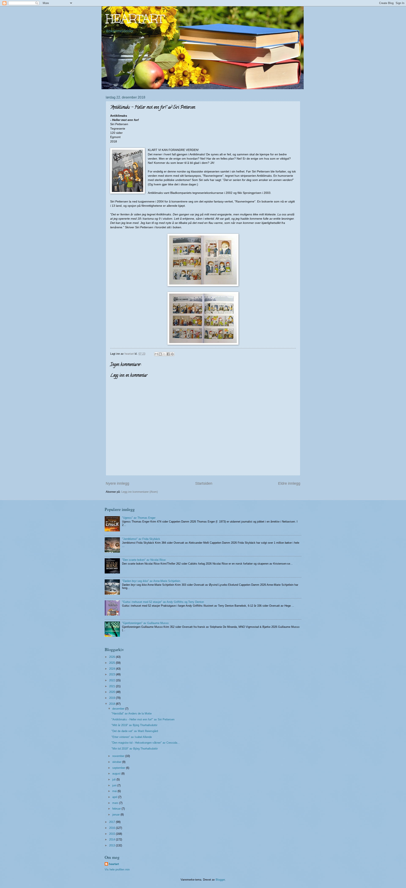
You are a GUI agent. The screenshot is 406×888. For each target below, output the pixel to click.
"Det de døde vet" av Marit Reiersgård (134, 731)
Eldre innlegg (289, 483)
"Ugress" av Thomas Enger (138, 517)
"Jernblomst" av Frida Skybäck (141, 538)
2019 (112, 697)
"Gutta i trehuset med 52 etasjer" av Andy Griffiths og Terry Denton (163, 601)
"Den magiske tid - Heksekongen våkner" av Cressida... (145, 742)
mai (115, 791)
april (115, 797)
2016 (112, 827)
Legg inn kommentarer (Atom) (139, 491)
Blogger (220, 879)
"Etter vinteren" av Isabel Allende (131, 737)
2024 (112, 668)
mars (115, 803)
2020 (112, 692)
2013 (112, 845)
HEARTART (135, 18)
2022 (112, 680)
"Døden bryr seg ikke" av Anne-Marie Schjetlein (151, 581)
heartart (114, 864)
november (118, 756)
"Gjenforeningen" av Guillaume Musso (145, 623)
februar (117, 808)
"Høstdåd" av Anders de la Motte (131, 713)
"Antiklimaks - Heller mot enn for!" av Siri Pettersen (142, 719)
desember (118, 708)
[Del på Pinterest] (172, 354)
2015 (112, 833)
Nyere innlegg (117, 483)
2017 (112, 822)
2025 (112, 662)
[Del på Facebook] (168, 354)
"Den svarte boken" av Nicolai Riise (144, 559)
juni (114, 785)
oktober (117, 761)
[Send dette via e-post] (156, 354)
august (116, 773)
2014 (112, 839)
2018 (112, 703)
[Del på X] (164, 354)
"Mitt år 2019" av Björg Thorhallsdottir (134, 725)
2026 (112, 656)
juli (114, 779)
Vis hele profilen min (117, 869)
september (119, 767)
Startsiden (203, 483)
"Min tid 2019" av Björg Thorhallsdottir (134, 748)
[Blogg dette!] (160, 354)
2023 (112, 674)
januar (116, 814)
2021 (112, 686)
